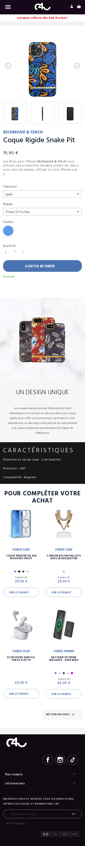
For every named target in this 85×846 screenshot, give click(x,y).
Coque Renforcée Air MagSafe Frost (21, 557)
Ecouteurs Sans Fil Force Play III (21, 658)
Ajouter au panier (40, 266)
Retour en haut (61, 714)
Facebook (48, 760)
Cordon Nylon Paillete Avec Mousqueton (64, 557)
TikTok (73, 760)
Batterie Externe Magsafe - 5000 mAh (63, 658)
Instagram (60, 760)
